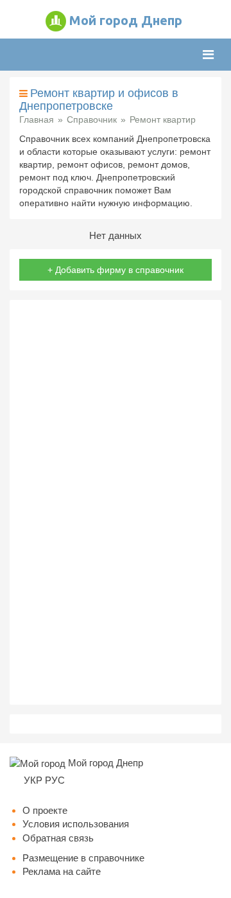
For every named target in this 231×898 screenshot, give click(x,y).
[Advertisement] (115, 502)
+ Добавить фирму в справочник (115, 270)
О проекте (44, 810)
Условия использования (75, 823)
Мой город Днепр (125, 20)
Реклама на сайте (61, 871)
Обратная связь (58, 837)
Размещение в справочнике (83, 857)
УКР (33, 780)
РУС (55, 780)
